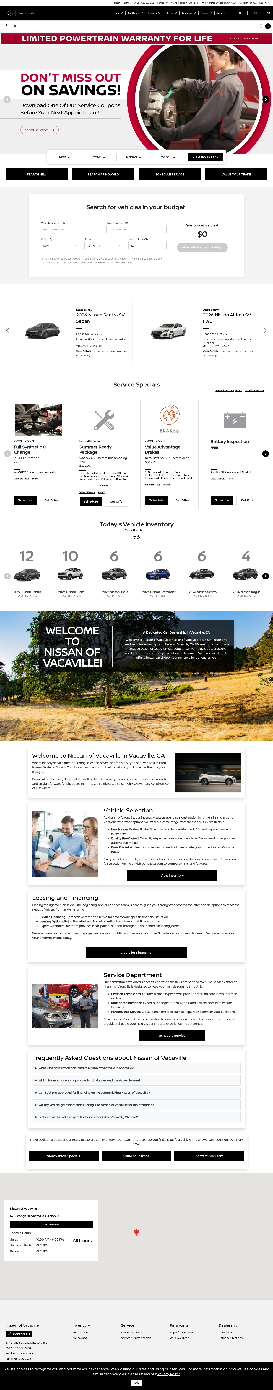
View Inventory (172, 875)
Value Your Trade (136, 1156)
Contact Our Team (209, 1156)
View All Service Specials (228, 390)
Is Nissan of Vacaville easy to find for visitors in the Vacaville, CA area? (88, 1117)
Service (127, 1325)
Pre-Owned (79, 1338)
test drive (181, 933)
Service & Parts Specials (136, 1338)
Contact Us (21, 1334)
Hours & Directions (231, 1338)
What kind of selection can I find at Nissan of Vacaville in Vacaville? (86, 1068)
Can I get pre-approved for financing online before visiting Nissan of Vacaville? (94, 1093)
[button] (136, 1232)
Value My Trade (179, 1338)
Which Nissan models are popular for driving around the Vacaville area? (90, 1080)
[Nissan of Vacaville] (22, 13)
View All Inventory (135, 530)
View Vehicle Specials (63, 1156)
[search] (268, 13)
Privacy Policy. (168, 1374)
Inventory (81, 1325)
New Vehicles (80, 1332)
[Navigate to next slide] (270, 99)
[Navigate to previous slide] (3, 99)
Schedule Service (254, 390)
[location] (203, 2)
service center (223, 982)
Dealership (228, 1325)
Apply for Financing (136, 953)
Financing (179, 1325)
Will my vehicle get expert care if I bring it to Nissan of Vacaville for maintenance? (96, 1105)
